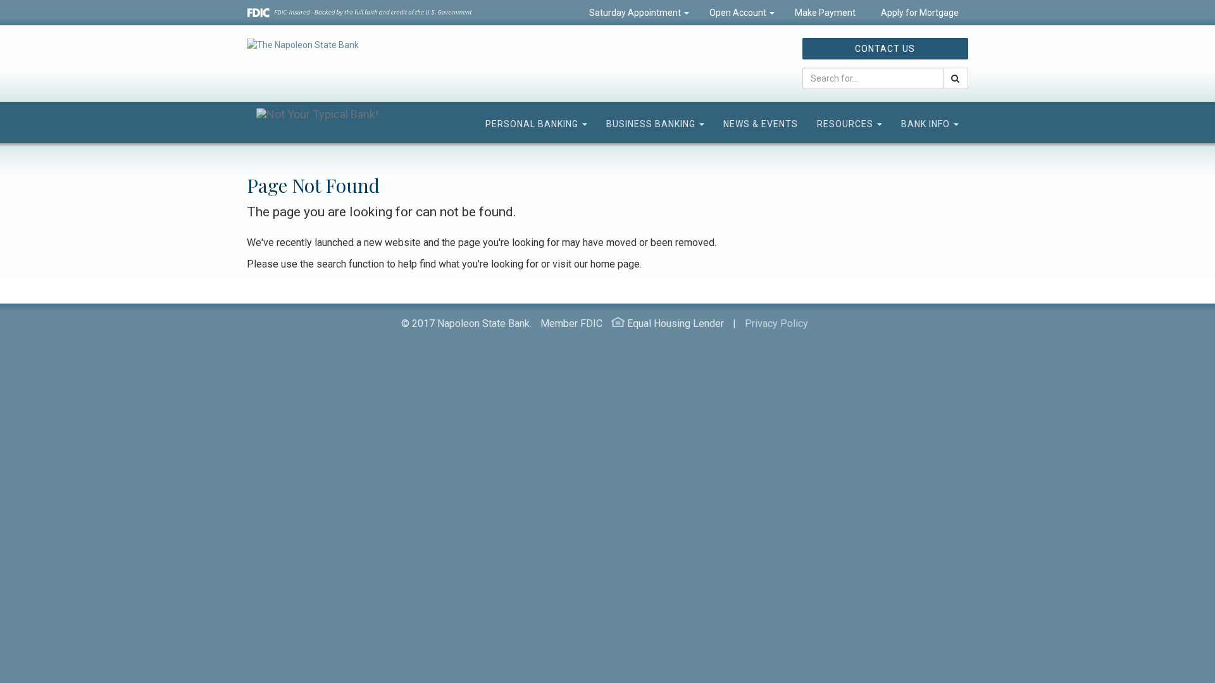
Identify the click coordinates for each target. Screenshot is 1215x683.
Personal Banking (533, 124)
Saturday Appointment (636, 13)
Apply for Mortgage (919, 13)
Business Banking (652, 124)
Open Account (738, 13)
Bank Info (926, 124)
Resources (846, 124)
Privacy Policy (776, 323)
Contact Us (885, 49)
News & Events (760, 124)
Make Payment (825, 13)
